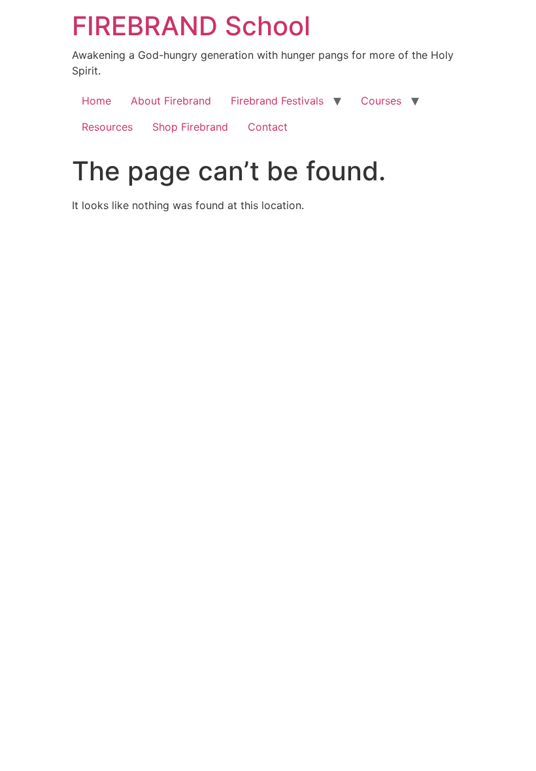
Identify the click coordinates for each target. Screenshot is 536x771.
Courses (381, 100)
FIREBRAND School (191, 26)
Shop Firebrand (190, 126)
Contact (268, 126)
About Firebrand (171, 100)
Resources (107, 126)
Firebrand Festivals (277, 100)
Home (96, 100)
